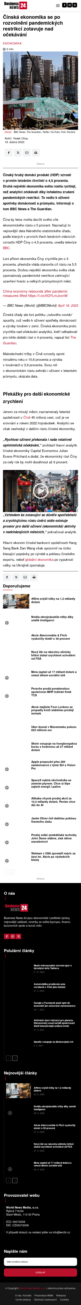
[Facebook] (64, 5)
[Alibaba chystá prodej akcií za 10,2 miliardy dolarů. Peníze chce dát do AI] (16, 802)
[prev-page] (5, 872)
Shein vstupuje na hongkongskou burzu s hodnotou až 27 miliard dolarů (54, 746)
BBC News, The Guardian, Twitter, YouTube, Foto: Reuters (44, 131)
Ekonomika (12, 43)
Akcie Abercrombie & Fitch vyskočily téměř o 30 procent (50, 636)
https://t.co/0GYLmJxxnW (48, 295)
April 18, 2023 (68, 305)
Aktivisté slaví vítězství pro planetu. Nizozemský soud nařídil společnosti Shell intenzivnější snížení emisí (54, 1023)
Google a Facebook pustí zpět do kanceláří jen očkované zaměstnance (54, 1004)
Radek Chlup (20, 138)
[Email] (27, 153)
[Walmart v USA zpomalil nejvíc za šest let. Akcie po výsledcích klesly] (16, 857)
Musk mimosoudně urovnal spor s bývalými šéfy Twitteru (53, 967)
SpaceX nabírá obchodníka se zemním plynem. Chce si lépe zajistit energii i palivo (51, 783)
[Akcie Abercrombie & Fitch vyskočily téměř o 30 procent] (16, 638)
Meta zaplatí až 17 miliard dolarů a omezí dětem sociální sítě (54, 673)
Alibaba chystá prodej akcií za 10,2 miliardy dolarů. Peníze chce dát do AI (53, 801)
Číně (26, 417)
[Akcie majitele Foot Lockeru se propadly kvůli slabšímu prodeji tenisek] (16, 711)
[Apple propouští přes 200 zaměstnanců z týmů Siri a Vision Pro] (16, 766)
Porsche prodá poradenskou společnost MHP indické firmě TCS (51, 691)
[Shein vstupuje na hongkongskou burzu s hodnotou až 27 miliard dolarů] (16, 747)
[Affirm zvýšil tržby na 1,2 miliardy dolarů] (16, 601)
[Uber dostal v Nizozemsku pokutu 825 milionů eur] (16, 729)
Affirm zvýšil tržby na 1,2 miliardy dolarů (53, 600)
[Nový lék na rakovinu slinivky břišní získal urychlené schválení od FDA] (16, 656)
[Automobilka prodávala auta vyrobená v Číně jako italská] (18, 987)
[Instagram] (69, 5)
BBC (6, 247)
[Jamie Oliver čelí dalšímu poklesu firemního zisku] (16, 821)
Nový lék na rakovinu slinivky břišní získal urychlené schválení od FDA (53, 655)
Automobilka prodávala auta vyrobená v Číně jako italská (49, 985)
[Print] (36, 153)
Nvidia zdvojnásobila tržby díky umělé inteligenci (52, 618)
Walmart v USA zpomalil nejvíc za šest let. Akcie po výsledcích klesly (53, 856)
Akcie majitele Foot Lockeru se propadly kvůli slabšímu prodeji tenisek (52, 710)
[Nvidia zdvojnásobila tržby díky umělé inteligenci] (16, 619)
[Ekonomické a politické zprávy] (16, 5)
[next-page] (11, 872)
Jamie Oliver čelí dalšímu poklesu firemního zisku (53, 819)
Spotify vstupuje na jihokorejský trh (53, 1041)
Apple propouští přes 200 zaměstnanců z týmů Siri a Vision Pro (53, 765)
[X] (74, 5)
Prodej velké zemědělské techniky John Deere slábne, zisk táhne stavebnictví (54, 838)
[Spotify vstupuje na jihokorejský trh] (18, 1043)
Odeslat (40, 1272)
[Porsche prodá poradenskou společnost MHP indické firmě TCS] (16, 693)
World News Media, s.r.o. (33, 1288)
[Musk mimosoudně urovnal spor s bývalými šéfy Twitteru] (18, 968)
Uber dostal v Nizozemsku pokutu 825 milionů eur (53, 728)
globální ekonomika (39, 559)
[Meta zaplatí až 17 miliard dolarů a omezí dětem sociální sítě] (16, 674)
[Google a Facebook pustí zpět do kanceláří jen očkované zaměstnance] (18, 1005)
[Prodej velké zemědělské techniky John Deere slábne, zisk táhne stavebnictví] (16, 839)
